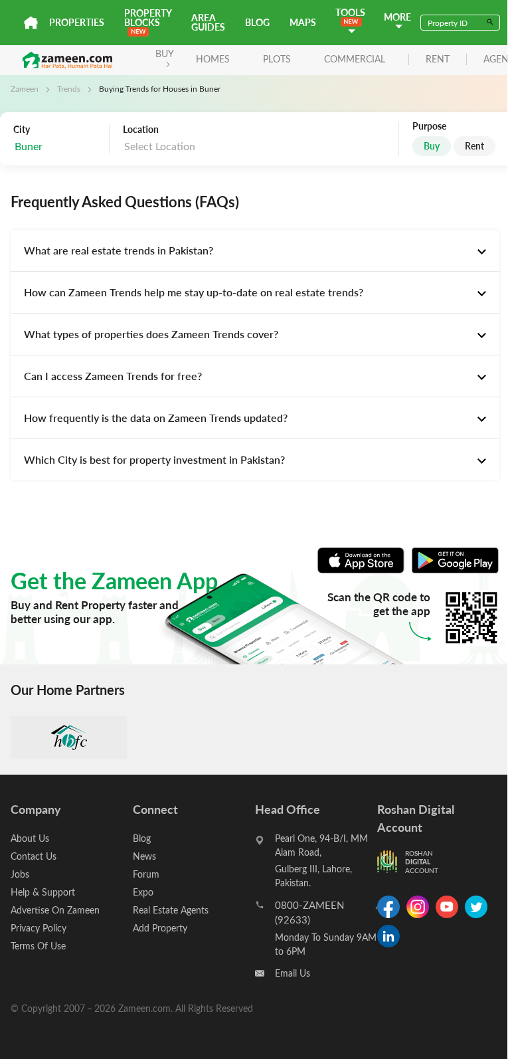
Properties (76, 22)
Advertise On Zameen (55, 910)
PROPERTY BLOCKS (147, 18)
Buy (432, 146)
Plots (277, 58)
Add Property (160, 927)
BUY (164, 53)
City (21, 129)
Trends (68, 88)
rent (438, 59)
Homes (213, 58)
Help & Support (43, 892)
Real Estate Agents (171, 910)
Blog (257, 22)
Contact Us (33, 856)
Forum (146, 874)
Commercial (354, 58)
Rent (474, 146)
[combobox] (57, 146)
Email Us (292, 973)
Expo (143, 892)
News (144, 856)
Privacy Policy (38, 927)
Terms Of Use (38, 945)
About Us (30, 838)
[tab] (255, 250)
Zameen (25, 88)
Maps (303, 22)
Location (141, 129)
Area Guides (208, 22)
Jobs (20, 874)
